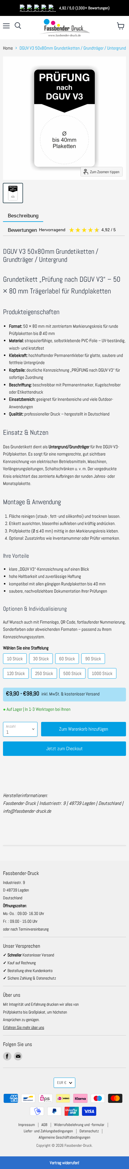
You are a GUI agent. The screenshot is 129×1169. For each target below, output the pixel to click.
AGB (44, 1124)
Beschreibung (23, 216)
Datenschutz (89, 1131)
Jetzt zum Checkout (64, 748)
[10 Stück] (15, 665)
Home (8, 48)
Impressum (26, 1124)
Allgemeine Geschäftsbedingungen (64, 1137)
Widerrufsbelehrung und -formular (79, 1124)
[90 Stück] (93, 665)
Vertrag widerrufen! (64, 1162)
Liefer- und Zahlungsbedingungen (48, 1131)
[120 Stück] (16, 680)
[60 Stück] (67, 665)
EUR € (61, 1082)
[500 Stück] (73, 680)
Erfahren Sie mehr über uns (23, 1027)
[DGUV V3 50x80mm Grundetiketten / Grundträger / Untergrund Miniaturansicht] (12, 193)
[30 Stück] (41, 665)
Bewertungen (62, 230)
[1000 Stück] (103, 680)
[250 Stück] (44, 680)
